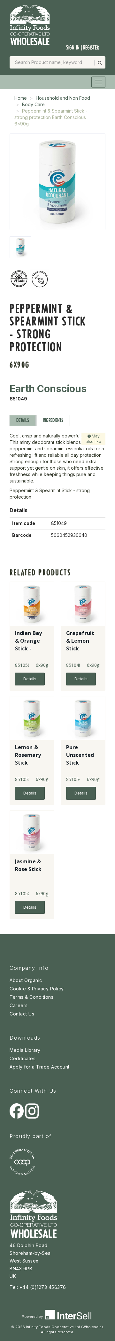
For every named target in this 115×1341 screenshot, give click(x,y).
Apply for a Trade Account (40, 1067)
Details (22, 420)
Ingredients (53, 420)
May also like (93, 439)
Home (20, 98)
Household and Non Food (63, 98)
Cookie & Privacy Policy (37, 988)
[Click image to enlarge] (57, 181)
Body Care (33, 104)
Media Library (25, 1050)
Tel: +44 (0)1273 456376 (38, 1287)
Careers (19, 1005)
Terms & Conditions (31, 997)
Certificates (22, 1058)
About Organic (26, 980)
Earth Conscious (48, 388)
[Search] (99, 63)
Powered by (33, 1316)
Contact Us (22, 1013)
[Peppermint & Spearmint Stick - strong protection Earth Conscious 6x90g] (20, 247)
